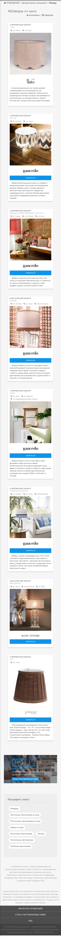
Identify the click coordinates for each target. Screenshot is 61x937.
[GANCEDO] (30, 170)
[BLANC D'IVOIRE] (30, 635)
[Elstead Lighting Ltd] (30, 711)
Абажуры (14, 809)
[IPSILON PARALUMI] (30, 80)
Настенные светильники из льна (24, 815)
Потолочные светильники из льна (25, 821)
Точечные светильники (20, 846)
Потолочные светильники (21, 840)
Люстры (41, 834)
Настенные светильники (21, 834)
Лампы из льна (17, 827)
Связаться (30, 178)
